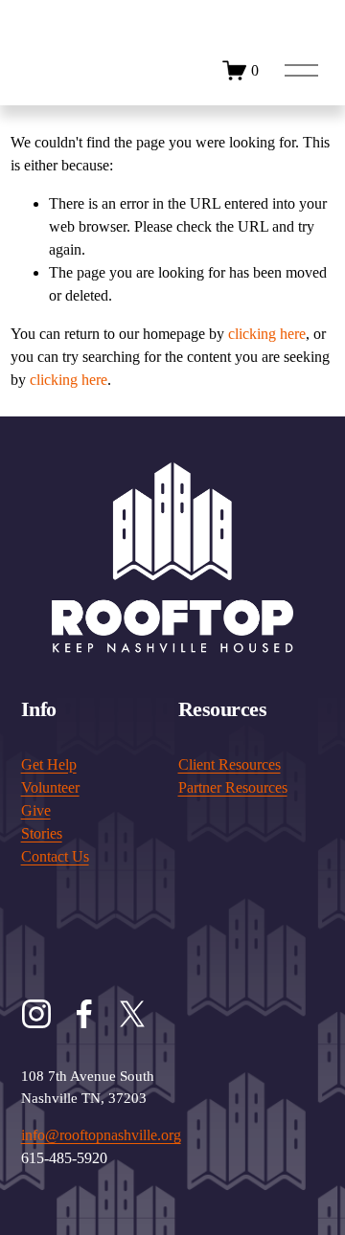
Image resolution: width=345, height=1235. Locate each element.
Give (36, 810)
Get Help (49, 764)
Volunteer (50, 787)
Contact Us (55, 856)
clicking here (267, 334)
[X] (132, 1014)
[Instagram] (36, 1014)
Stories (41, 833)
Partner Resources (233, 787)
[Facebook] (84, 1014)
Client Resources (229, 764)
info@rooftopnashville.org (101, 1135)
